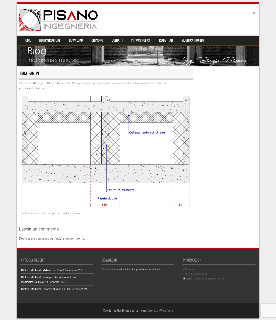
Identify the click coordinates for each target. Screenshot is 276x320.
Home (27, 40)
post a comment (71, 213)
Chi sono (97, 40)
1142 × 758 (62, 83)
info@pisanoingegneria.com (207, 278)
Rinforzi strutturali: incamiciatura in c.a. (43, 289)
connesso (42, 238)
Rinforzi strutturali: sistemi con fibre (41, 270)
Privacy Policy (141, 40)
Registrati (166, 40)
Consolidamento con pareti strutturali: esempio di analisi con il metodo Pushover (119, 83)
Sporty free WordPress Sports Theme (124, 310)
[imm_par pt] (105, 207)
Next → (39, 88)
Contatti (117, 40)
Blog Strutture (49, 40)
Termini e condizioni (195, 273)
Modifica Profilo (193, 40)
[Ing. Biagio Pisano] (58, 19)
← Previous (26, 88)
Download (76, 40)
